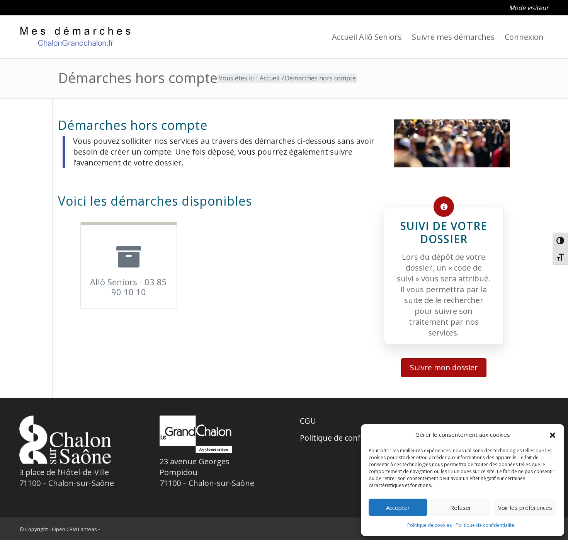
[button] (128, 265)
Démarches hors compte (138, 77)
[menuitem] (527, 8)
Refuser (460, 507)
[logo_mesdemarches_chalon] (75, 37)
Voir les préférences (525, 507)
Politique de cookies (429, 525)
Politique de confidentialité (348, 438)
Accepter (398, 507)
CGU (308, 421)
